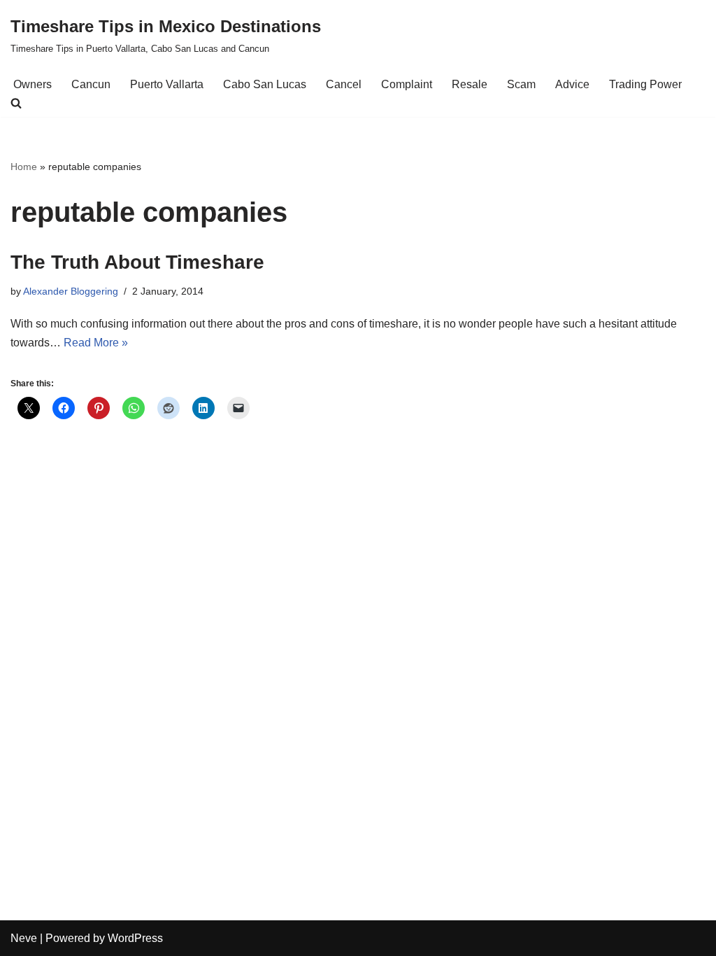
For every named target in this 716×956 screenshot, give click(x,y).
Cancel (343, 84)
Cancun (90, 84)
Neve (23, 938)
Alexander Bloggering (70, 291)
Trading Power (645, 84)
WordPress (135, 938)
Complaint (406, 84)
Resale (469, 84)
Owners (32, 84)
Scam (521, 84)
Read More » (96, 343)
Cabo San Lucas (264, 84)
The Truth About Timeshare (137, 262)
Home (23, 166)
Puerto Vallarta (166, 84)
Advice (572, 84)
